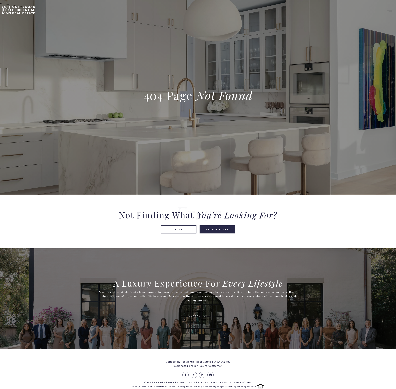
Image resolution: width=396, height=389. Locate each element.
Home (179, 229)
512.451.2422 (222, 361)
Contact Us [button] (198, 315)
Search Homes (217, 229)
